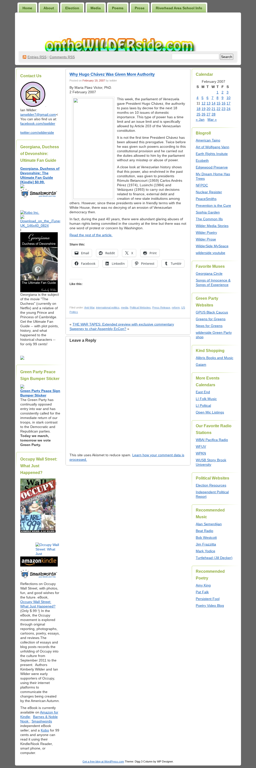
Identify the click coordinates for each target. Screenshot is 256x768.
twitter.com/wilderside (37, 132)
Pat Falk (202, 592)
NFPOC (202, 185)
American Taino (208, 140)
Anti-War (89, 307)
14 (214, 103)
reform (176, 307)
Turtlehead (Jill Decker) (214, 558)
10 (228, 98)
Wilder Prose (206, 239)
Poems (118, 8)
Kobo (45, 730)
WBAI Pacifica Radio (212, 440)
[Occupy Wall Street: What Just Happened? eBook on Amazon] (39, 565)
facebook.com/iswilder (37, 124)
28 (214, 114)
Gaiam (201, 364)
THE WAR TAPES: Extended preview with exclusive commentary (123, 324)
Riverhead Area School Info (179, 8)
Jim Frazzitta (206, 544)
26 (204, 114)
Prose (139, 8)
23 (224, 109)
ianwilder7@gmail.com (38, 114)
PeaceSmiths (206, 199)
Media (95, 8)
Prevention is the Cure (213, 206)
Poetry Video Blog (210, 606)
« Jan (200, 120)
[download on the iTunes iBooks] (40, 226)
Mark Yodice (205, 551)
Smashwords (42, 721)
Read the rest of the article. (91, 235)
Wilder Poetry (206, 232)
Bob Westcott (206, 538)
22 (218, 109)
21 (214, 109)
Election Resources (211, 485)
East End (203, 392)
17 (228, 103)
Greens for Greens (211, 319)
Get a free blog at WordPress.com (103, 761)
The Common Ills (209, 219)
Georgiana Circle (209, 274)
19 (204, 109)
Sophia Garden (208, 212)
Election (72, 8)
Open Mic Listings (210, 412)
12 (204, 103)
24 (228, 109)
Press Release (161, 307)
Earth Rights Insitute (212, 154)
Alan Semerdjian (209, 524)
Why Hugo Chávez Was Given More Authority (112, 74)
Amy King (203, 585)
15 (218, 103)
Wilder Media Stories (212, 226)
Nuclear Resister (209, 192)
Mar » (212, 120)
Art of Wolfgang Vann (212, 147)
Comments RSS (62, 57)
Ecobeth (202, 160)
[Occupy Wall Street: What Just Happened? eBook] (39, 578)
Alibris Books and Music (214, 358)
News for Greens (209, 326)
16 (224, 103)
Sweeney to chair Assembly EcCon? (98, 329)
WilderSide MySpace (212, 246)
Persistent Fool (208, 599)
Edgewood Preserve (212, 167)
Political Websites (140, 307)
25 (198, 114)
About (49, 8)
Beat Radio (204, 531)
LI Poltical (203, 406)
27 (208, 114)
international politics (108, 307)
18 (198, 109)
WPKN (201, 453)
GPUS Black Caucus (212, 312)
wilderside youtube (210, 253)
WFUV (201, 446)
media (124, 307)
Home (27, 8)
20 (208, 109)
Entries (37, 57)
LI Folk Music (206, 399)
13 (208, 103)
